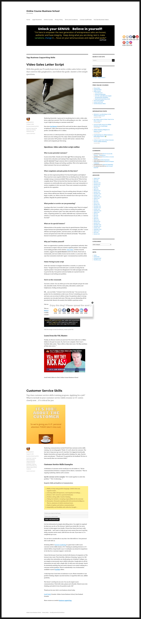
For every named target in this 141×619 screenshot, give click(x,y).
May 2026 (96, 181)
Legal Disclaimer (37, 19)
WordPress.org (97, 259)
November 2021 (97, 207)
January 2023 (97, 192)
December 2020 (97, 224)
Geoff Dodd (47, 594)
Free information (52, 519)
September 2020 (97, 229)
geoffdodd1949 (30, 122)
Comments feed (97, 258)
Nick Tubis (70, 249)
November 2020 (97, 226)
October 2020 (97, 227)
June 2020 (96, 232)
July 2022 (96, 200)
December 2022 (97, 193)
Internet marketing (60, 544)
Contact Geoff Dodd (86, 19)
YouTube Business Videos (101, 19)
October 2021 (97, 209)
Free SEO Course (99, 92)
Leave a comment (30, 133)
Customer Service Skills (44, 390)
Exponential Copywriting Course (102, 99)
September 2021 (97, 210)
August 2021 (96, 212)
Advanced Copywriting (100, 94)
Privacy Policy (59, 19)
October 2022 (97, 195)
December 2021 (97, 206)
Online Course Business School (42, 11)
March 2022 (96, 203)
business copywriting (65, 600)
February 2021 (97, 221)
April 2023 (96, 189)
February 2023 (97, 190)
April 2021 (96, 218)
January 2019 (97, 234)
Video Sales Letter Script (45, 64)
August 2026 (97, 178)
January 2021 (97, 223)
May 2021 (96, 217)
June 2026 (96, 179)
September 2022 (97, 196)
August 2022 (97, 198)
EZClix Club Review (105, 160)
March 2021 (96, 220)
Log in (95, 255)
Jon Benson (53, 126)
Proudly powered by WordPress (57, 612)
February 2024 (97, 184)
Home (28, 19)
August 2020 (97, 231)
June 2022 (96, 201)
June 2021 (96, 215)
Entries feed (96, 256)
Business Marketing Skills (32, 126)
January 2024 (97, 186)
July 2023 (96, 187)
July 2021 (96, 214)
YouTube (57, 569)
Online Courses (48, 19)
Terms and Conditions (71, 19)
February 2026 (97, 183)
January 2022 (97, 204)
